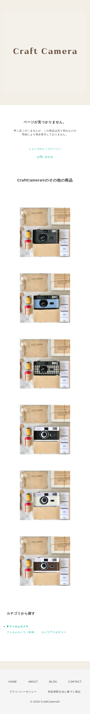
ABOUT (33, 681)
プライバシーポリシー (23, 691)
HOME (13, 681)
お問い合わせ (45, 156)
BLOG (53, 681)
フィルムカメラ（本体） (22, 632)
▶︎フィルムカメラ (17, 626)
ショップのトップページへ (45, 149)
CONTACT (75, 681)
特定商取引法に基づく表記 (64, 691)
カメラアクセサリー (54, 632)
